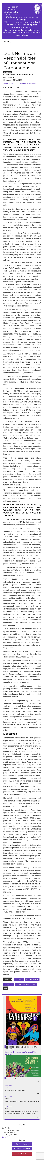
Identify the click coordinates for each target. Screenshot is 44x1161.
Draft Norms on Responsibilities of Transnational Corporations (20, 60)
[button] (39, 1120)
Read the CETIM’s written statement (19, 84)
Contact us (6, 1139)
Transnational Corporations (26, 984)
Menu (6, 42)
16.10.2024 (8, 1085)
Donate (22, 1155)
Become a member (22, 1151)
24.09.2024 (8, 1097)
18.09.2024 (8, 1108)
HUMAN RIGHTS (32, 979)
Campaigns (18, 979)
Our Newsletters (22, 1146)
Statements (8, 984)
